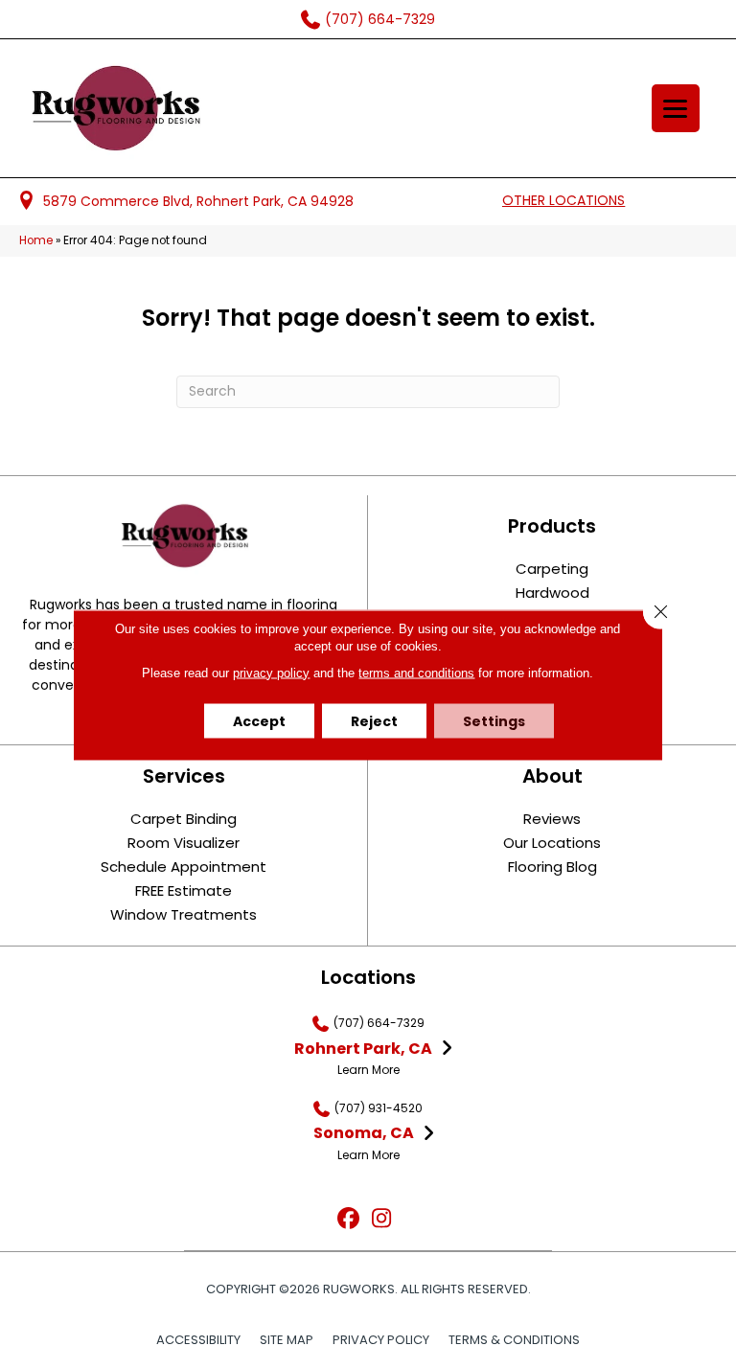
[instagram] (382, 1219)
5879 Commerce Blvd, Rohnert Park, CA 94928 (198, 201)
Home (36, 240)
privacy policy (271, 672)
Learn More (368, 1069)
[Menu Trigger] (676, 108)
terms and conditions (416, 672)
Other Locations (563, 200)
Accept (259, 720)
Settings (494, 720)
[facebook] (348, 1219)
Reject (374, 720)
